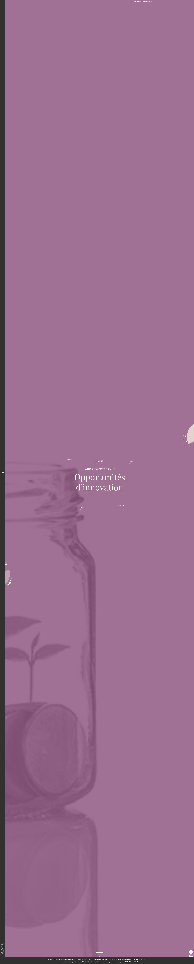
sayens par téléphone (191, 952)
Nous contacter (191, 956)
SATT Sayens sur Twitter (2, 947)
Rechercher (2, 944)
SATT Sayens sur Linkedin (2, 949)
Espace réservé (148, 1)
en (2, 957)
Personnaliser (128, 961)
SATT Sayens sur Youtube (2, 952)
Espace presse (137, 1)
